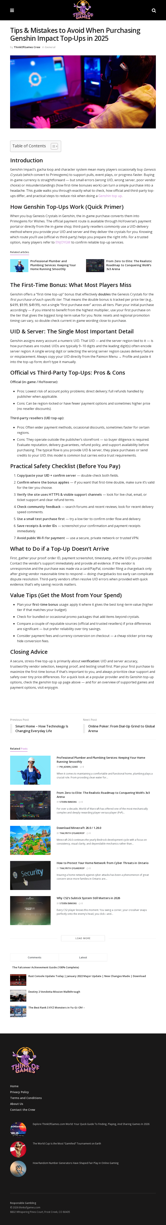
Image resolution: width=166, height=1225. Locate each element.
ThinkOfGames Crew (27, 47)
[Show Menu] (12, 10)
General (50, 47)
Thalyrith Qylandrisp (72, 833)
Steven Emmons (68, 802)
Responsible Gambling (23, 1203)
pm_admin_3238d (69, 766)
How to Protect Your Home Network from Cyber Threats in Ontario (103, 863)
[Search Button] (154, 10)
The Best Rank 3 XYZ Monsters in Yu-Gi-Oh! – (56, 1007)
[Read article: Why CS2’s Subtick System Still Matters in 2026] (30, 910)
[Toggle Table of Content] (52, 146)
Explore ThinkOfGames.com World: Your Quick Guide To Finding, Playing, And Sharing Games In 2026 (91, 1124)
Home (14, 1086)
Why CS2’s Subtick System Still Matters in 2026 (88, 898)
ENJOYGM (62, 242)
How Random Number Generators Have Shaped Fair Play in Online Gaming (76, 1163)
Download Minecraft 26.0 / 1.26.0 (79, 828)
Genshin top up (110, 196)
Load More (83, 938)
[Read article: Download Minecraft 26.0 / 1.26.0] (30, 840)
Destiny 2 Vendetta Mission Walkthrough (54, 991)
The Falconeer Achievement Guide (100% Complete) (45, 967)
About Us (16, 1104)
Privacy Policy (19, 1092)
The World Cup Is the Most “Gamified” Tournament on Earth (67, 1143)
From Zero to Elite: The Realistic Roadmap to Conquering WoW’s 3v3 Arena (129, 265)
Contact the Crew (22, 1110)
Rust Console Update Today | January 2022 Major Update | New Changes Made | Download (87, 976)
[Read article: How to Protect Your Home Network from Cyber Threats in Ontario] (30, 875)
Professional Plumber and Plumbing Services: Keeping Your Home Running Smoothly (53, 265)
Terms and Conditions (26, 1098)
